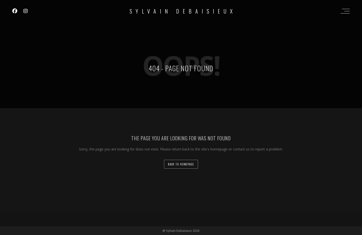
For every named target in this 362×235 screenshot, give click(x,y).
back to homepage (181, 164)
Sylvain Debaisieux (183, 11)
